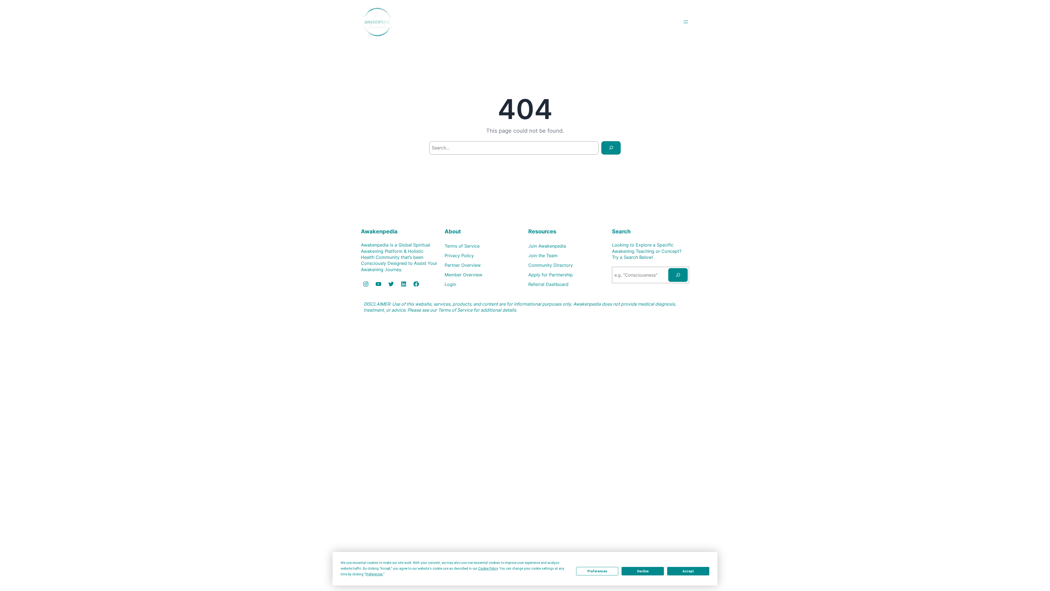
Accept (688, 571)
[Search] (611, 148)
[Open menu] (685, 22)
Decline (643, 571)
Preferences (597, 571)
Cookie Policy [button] (488, 568)
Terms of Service (455, 310)
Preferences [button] (374, 574)
